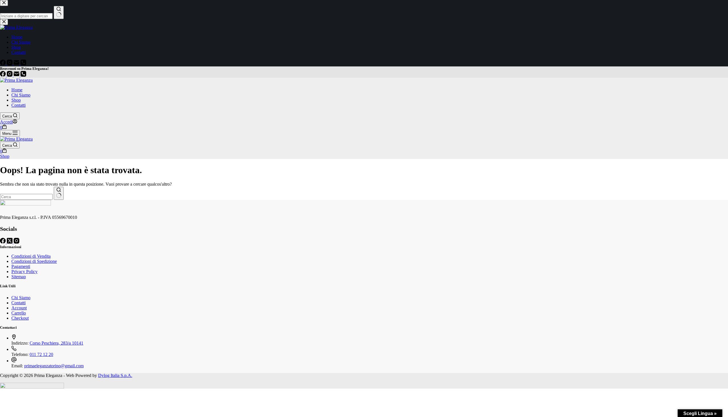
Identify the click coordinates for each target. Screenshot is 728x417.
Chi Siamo (20, 95)
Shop (16, 100)
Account (19, 307)
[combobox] (26, 197)
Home (16, 89)
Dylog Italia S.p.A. (115, 375)
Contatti (18, 105)
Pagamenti (20, 266)
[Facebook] (3, 75)
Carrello (18, 313)
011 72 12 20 (41, 354)
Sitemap (18, 276)
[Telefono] (23, 75)
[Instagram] (10, 75)
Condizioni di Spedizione (34, 261)
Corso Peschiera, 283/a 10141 (56, 343)
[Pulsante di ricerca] (59, 193)
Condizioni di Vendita (31, 256)
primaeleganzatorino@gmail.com (54, 365)
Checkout (20, 318)
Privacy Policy (24, 271)
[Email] (17, 75)
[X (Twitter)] (10, 242)
